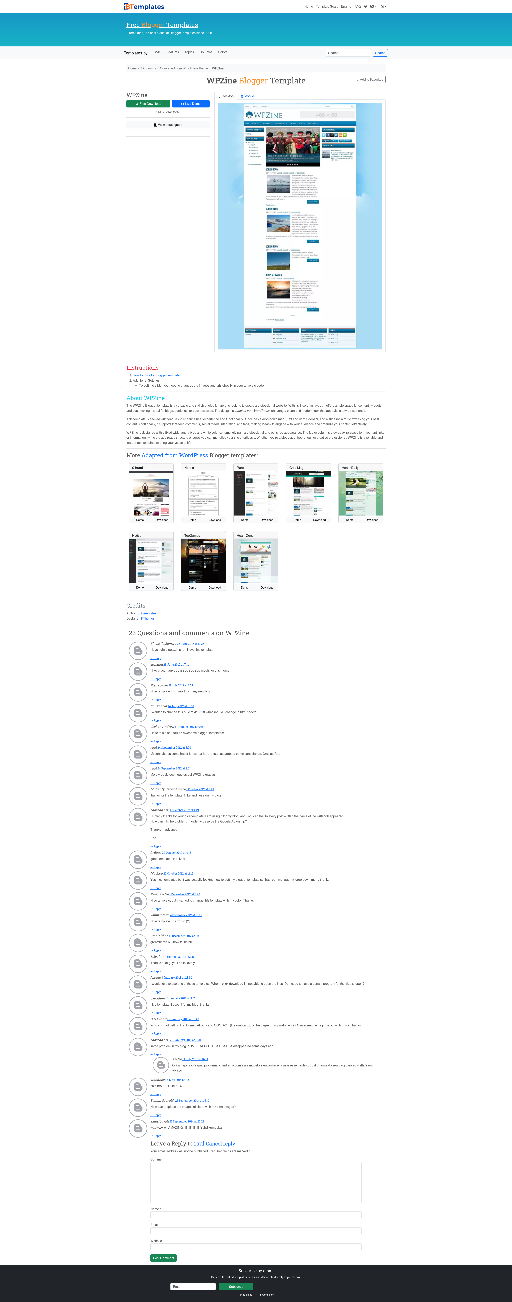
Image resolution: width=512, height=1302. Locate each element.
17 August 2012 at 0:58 (189, 727)
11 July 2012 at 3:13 (181, 685)
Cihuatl (137, 467)
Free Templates (162, 24)
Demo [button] (140, 520)
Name (155, 1209)
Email (155, 1224)
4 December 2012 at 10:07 (186, 915)
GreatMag (296, 467)
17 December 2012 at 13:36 (178, 957)
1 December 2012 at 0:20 (184, 894)
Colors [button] (222, 52)
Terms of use (245, 1294)
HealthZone (245, 535)
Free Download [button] (150, 103)
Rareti (241, 467)
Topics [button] (189, 52)
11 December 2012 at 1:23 (184, 936)
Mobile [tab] (249, 96)
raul (199, 1143)
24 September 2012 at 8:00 (174, 747)
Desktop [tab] (227, 96)
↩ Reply (155, 658)
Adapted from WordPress (174, 455)
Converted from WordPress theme (184, 68)
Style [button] (157, 52)
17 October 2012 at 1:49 (184, 810)
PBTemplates (146, 613)
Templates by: (136, 53)
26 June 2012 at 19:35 (190, 644)
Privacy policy (266, 1294)
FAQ (357, 6)
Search (380, 52)
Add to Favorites (371, 79)
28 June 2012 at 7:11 (176, 664)
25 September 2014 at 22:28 (186, 1121)
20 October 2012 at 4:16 (176, 853)
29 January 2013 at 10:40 (183, 1019)
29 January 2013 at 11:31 (185, 1040)
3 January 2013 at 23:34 (176, 977)
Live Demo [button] (192, 103)
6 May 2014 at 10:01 (179, 1080)
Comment (157, 1159)
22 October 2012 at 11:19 (178, 873)
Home (308, 6)
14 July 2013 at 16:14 (195, 1059)
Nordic (189, 467)
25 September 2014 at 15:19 (192, 1100)
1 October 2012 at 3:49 (200, 789)
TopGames (192, 535)
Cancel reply (220, 1143)
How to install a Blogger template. (156, 375)
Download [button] (162, 520)
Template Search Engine (333, 6)
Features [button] (172, 52)
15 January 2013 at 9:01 (180, 998)
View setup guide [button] (169, 124)
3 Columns (148, 68)
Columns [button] (206, 52)
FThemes (148, 618)
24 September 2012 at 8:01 (174, 768)
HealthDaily (350, 467)
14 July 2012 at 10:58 (181, 706)
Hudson (137, 535)
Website (156, 1240)
